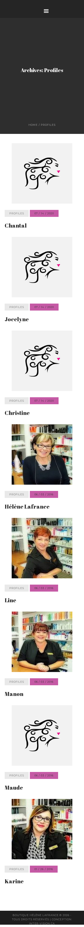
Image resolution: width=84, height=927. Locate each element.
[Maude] (42, 758)
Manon (14, 717)
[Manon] (42, 665)
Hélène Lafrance (27, 529)
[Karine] (42, 852)
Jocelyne (17, 342)
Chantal (16, 248)
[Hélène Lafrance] (42, 477)
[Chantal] (42, 196)
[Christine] (42, 384)
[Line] (42, 571)
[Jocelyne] (42, 290)
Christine (17, 436)
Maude (14, 810)
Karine (14, 904)
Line (10, 623)
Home (32, 148)
